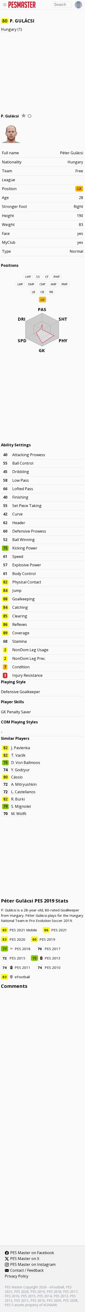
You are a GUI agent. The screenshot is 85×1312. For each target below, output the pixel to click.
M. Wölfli (18, 813)
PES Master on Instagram (32, 1264)
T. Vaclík (18, 755)
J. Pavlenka (20, 747)
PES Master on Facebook (32, 1253)
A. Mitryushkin (24, 784)
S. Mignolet (21, 806)
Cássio (17, 777)
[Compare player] (29, 116)
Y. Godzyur (20, 769)
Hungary (9, 29)
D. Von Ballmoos (25, 762)
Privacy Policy (16, 1276)
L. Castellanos (23, 791)
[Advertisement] (42, 68)
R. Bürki (18, 799)
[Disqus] (42, 1055)
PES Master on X (24, 1258)
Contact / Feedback (27, 1270)
